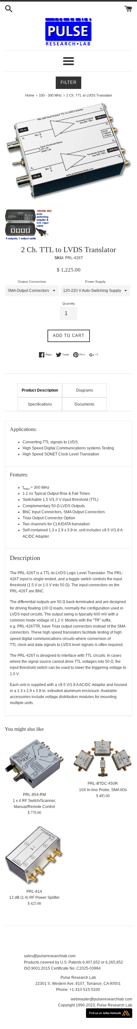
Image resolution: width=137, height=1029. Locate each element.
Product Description (40, 390)
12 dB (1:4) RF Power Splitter (34, 897)
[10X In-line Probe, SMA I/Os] (102, 758)
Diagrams (84, 390)
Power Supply (95, 281)
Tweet (65, 354)
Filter (68, 82)
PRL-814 (34, 891)
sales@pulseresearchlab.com (50, 956)
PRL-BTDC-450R (103, 783)
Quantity (68, 303)
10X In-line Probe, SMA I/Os (103, 790)
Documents (84, 404)
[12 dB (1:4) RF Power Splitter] (34, 855)
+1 (96, 354)
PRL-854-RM (34, 794)
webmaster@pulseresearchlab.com (101, 999)
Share (48, 354)
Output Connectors (32, 281)
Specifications (40, 404)
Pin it (82, 354)
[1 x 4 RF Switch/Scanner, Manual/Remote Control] (34, 764)
